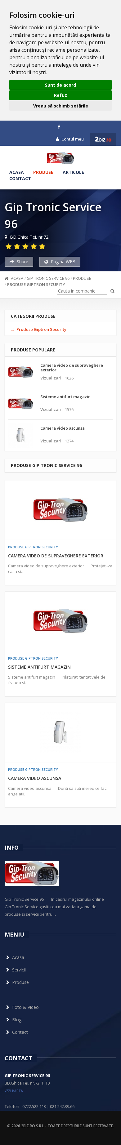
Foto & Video (25, 1007)
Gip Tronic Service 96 (48, 278)
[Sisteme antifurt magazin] (60, 621)
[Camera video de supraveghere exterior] (60, 510)
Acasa (16, 172)
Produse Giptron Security (36, 284)
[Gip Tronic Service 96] (60, 158)
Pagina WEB (62, 262)
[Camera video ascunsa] (60, 732)
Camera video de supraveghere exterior (55, 556)
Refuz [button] (60, 95)
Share (22, 262)
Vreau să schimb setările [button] (60, 106)
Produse (43, 172)
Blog (16, 1020)
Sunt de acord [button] (60, 85)
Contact (20, 178)
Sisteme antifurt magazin (39, 667)
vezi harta (14, 1091)
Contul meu (72, 139)
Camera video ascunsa (34, 778)
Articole (73, 172)
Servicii (19, 970)
